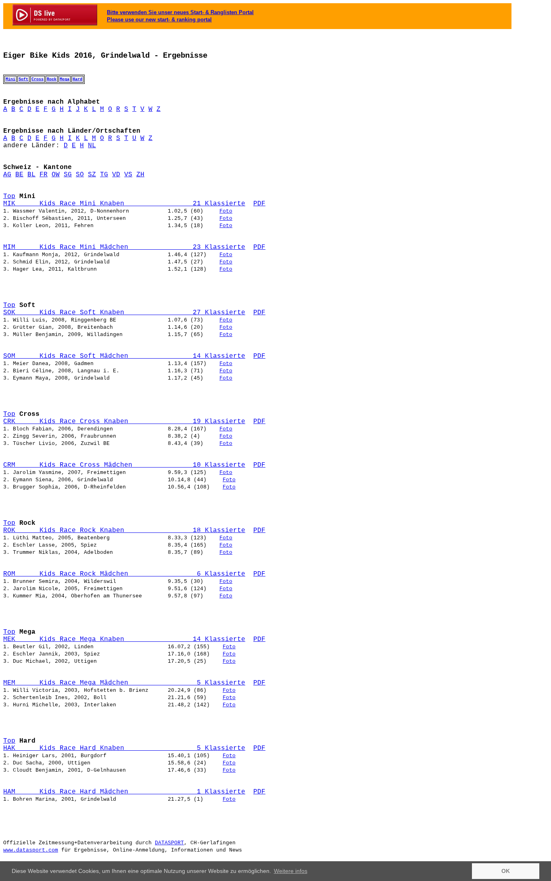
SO (80, 174)
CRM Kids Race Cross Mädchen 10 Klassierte (124, 465)
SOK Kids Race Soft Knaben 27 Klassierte (124, 312)
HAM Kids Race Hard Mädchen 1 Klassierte (124, 791)
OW (56, 174)
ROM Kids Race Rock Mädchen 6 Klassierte (124, 574)
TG (104, 174)
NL (92, 145)
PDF (259, 203)
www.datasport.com (30, 850)
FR (44, 174)
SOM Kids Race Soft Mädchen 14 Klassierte (124, 356)
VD (116, 174)
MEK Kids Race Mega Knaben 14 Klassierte (124, 639)
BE (19, 174)
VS (128, 174)
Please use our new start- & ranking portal (159, 20)
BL (31, 174)
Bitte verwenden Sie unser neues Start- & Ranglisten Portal (180, 12)
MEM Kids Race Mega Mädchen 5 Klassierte (124, 683)
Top (9, 196)
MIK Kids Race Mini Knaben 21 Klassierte (124, 203)
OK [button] (505, 871)
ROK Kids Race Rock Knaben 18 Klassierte (124, 530)
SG (68, 174)
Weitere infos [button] (290, 871)
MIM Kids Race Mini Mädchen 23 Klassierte (124, 247)
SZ (92, 174)
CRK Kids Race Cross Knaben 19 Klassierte (124, 421)
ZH (140, 174)
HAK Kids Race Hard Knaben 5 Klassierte (124, 748)
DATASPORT (169, 843)
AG (7, 174)
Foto (225, 211)
